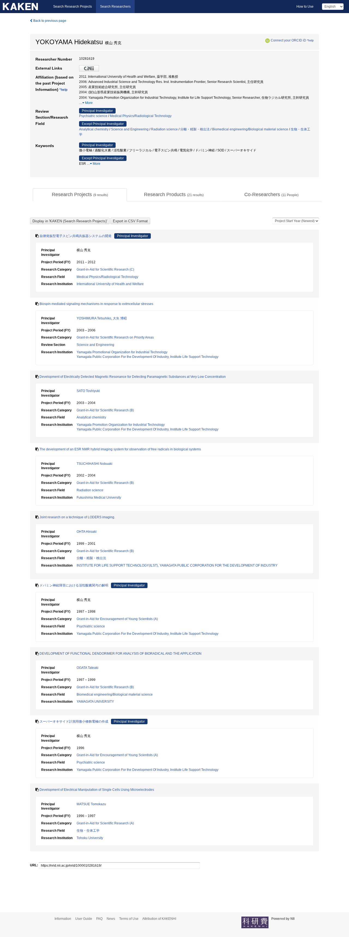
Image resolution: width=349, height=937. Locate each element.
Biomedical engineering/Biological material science (250, 129)
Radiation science (164, 129)
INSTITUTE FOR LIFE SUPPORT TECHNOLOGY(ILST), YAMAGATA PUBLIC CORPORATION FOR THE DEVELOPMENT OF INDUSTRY (177, 565)
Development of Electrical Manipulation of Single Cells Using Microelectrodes (97, 790)
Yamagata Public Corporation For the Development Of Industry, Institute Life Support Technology (147, 357)
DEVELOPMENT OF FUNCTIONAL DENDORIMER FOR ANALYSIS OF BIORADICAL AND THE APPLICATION (120, 653)
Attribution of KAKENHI (159, 919)
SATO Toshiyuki (88, 391)
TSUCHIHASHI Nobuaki (94, 464)
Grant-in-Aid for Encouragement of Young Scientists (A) (117, 619)
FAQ (99, 919)
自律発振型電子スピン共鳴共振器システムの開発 (76, 236)
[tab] (80, 194)
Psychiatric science (93, 116)
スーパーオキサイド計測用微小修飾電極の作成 (74, 721)
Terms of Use (129, 919)
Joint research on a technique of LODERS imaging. (77, 517)
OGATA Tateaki (87, 668)
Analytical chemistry (94, 129)
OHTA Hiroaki (87, 532)
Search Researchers (115, 6)
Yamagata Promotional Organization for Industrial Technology (122, 352)
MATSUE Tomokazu (91, 804)
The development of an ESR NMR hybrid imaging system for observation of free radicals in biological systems (120, 449)
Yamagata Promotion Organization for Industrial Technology (121, 425)
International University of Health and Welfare (110, 284)
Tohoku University (90, 838)
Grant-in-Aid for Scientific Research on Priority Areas (115, 337)
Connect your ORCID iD (288, 40)
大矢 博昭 (120, 318)
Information (63, 919)
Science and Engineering (130, 129)
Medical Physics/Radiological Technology (141, 116)
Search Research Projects (72, 6)
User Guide (83, 919)
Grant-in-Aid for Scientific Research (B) (105, 410)
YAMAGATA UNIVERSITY (95, 702)
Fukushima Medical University (99, 497)
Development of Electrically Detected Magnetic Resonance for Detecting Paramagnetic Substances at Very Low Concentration (133, 377)
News (111, 919)
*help (310, 40)
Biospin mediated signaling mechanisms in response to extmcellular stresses (96, 304)
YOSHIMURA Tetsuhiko (94, 318)
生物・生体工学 (88, 831)
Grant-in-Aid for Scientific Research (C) (105, 269)
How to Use (305, 6)
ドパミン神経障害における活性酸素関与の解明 (74, 585)
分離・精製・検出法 (195, 129)
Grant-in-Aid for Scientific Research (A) (105, 823)
